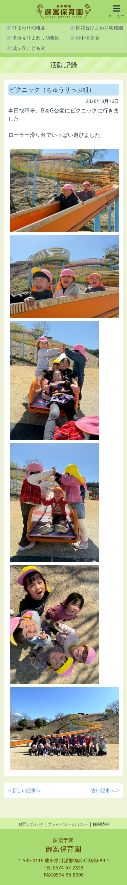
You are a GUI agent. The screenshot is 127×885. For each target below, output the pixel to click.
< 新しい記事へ (24, 790)
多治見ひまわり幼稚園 (35, 38)
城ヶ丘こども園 (28, 48)
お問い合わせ (30, 824)
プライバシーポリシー (67, 824)
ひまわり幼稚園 (28, 27)
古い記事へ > (105, 790)
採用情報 (101, 824)
